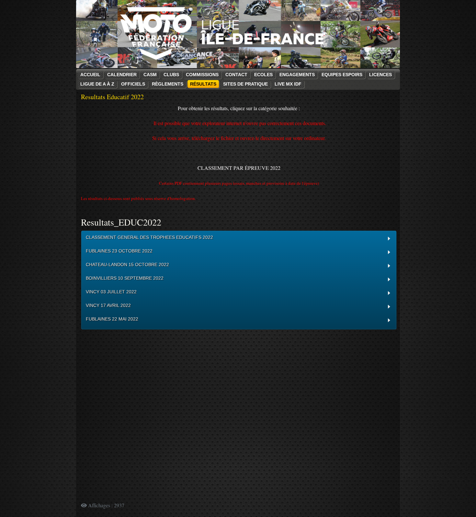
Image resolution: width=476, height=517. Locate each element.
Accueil (90, 74)
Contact (236, 74)
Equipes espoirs (342, 74)
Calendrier (122, 74)
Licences (380, 74)
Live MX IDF (288, 84)
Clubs (171, 74)
